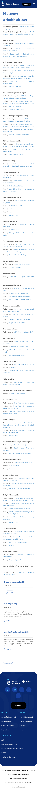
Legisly (13, 367)
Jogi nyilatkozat (23, 774)
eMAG (10, 212)
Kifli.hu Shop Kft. (16, 206)
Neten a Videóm (14, 469)
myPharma (12, 209)
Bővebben (10, 592)
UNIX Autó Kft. (13, 215)
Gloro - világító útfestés (16, 154)
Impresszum (12, 774)
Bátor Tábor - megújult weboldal (24, 403)
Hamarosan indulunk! (14, 582)
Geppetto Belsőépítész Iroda (23, 462)
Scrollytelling (10, 603)
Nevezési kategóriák (8, 717)
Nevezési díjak (6, 721)
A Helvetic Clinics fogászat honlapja (20, 508)
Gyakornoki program (8, 757)
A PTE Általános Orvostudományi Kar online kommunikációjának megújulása (18, 425)
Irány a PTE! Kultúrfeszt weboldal (19, 488)
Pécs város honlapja (20, 445)
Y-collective (15, 465)
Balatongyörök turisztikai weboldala (20, 453)
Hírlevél (4, 753)
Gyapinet (21, 787)
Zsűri (3, 740)
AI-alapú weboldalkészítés (16, 632)
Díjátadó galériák (26, 721)
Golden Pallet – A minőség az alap (19, 296)
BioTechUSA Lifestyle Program (18, 255)
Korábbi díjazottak (26, 717)
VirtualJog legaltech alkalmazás (19, 134)
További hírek (8, 663)
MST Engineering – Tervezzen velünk (20, 300)
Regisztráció (5, 730)
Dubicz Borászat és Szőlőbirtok (24, 364)
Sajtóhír (23, 726)
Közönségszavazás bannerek (12, 748)
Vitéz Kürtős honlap (15, 267)
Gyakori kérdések (7, 726)
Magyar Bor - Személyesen (22, 264)
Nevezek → (27, 4)
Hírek (22, 730)
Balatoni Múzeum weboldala (17, 355)
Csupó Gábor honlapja (18, 393)
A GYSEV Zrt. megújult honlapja (23, 332)
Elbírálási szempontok (9, 744)
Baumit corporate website (19, 293)
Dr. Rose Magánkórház (16, 186)
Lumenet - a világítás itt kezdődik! (19, 319)
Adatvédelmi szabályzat (18, 779)
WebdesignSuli (15, 230)
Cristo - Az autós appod (16, 109)
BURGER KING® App (15, 86)
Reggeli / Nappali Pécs (16, 560)
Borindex (11, 545)
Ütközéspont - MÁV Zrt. (16, 106)
